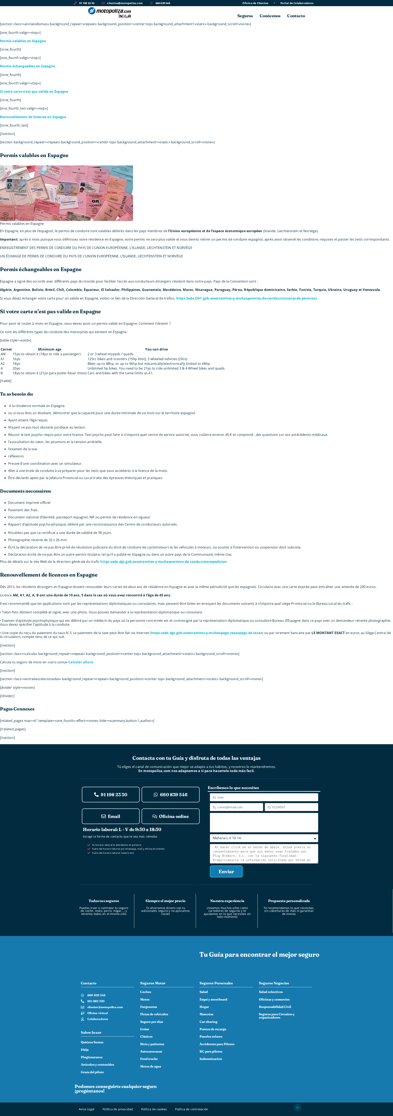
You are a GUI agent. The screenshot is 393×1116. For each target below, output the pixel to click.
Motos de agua (150, 1066)
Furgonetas (148, 1007)
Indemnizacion (211, 1059)
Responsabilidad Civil (275, 1007)
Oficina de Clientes (255, 3)
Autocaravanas (151, 1051)
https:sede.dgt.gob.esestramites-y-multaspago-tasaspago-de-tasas (206, 633)
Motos (144, 999)
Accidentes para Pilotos (217, 1044)
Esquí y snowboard (213, 999)
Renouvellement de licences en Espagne (33, 117)
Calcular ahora (80, 662)
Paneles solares (211, 1036)
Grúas (144, 1029)
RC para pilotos (211, 1051)
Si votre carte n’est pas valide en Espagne (34, 91)
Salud (204, 992)
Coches (145, 992)
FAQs (85, 1050)
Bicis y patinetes (152, 1044)
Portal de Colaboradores (296, 3)
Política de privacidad (118, 1109)
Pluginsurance (92, 1057)
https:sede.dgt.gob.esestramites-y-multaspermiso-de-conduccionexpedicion (163, 561)
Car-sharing (208, 1022)
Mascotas (206, 1014)
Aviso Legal (86, 1109)
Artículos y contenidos (97, 1064)
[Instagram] (297, 1108)
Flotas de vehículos (154, 1014)
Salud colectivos (271, 992)
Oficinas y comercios (274, 999)
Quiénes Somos (92, 1042)
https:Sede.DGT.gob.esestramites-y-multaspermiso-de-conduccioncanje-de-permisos (246, 298)
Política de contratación (191, 1109)
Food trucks (149, 1059)
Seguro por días (151, 1022)
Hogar (204, 1007)
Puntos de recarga (213, 1029)
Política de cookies (154, 1109)
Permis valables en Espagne (23, 41)
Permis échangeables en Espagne (27, 66)
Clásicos (146, 1036)
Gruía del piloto (92, 1072)
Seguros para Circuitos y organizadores (277, 1015)
